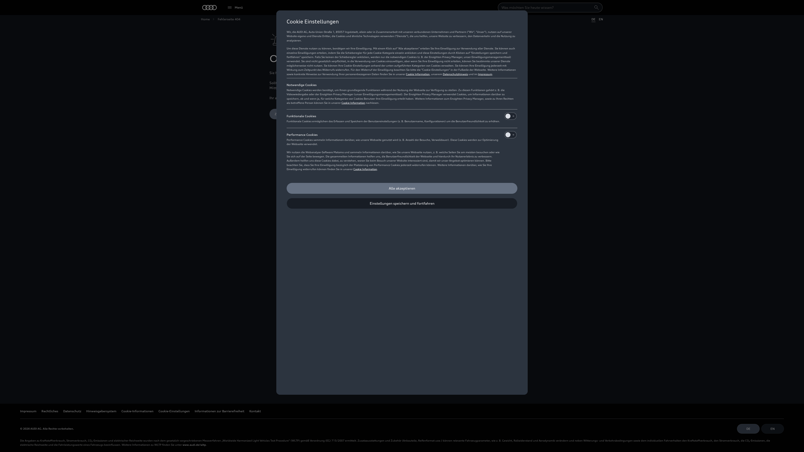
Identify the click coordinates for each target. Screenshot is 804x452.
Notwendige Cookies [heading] (302, 85)
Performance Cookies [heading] (302, 134)
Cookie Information (418, 74)
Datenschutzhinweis (455, 74)
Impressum (485, 74)
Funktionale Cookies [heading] (301, 116)
